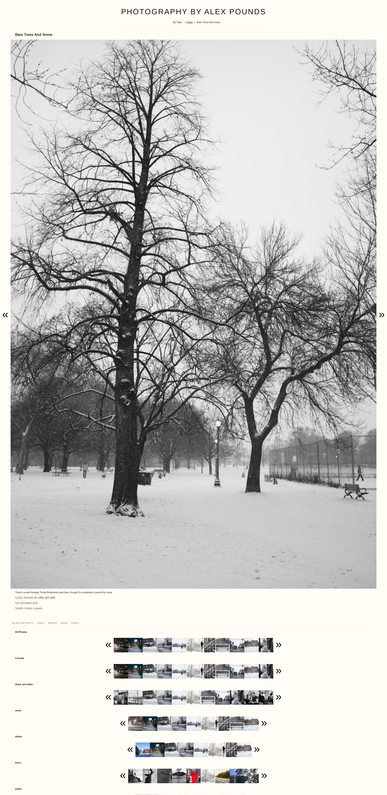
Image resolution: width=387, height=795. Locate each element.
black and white (22, 623)
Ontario (28, 608)
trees (40, 623)
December (25, 603)
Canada (37, 608)
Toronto (19, 608)
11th (17, 603)
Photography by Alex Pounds (193, 11)
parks (189, 22)
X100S (19, 597)
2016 (35, 603)
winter (52, 623)
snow (64, 623)
